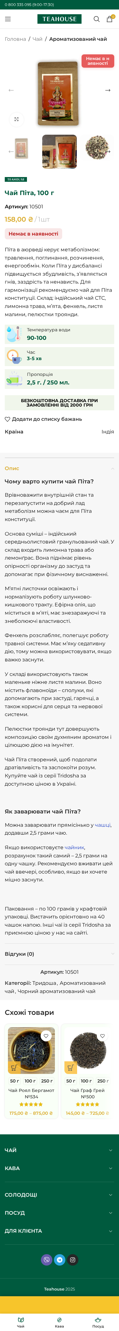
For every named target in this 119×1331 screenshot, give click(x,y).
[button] (11, 90)
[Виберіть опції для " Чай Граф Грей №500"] (70, 1067)
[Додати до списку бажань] (46, 1035)
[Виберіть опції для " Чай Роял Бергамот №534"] (14, 1067)
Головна (15, 39)
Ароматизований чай (78, 39)
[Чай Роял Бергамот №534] (31, 1050)
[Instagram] (72, 1260)
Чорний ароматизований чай (57, 991)
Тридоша (44, 983)
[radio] (15, 1081)
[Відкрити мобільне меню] (8, 19)
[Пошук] (96, 19)
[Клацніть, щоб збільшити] (17, 120)
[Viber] (46, 1260)
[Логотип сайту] (59, 18)
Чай (38, 39)
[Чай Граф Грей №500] (87, 1050)
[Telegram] (59, 1260)
